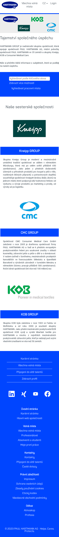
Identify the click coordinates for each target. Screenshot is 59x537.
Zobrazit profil (29, 378)
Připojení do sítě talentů (29, 372)
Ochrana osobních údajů (29, 483)
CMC (7, 273)
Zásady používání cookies (29, 488)
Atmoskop (29, 510)
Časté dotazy (29, 466)
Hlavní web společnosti (29, 418)
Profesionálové (29, 435)
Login (53, 3)
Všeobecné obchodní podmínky (29, 498)
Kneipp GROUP (29, 151)
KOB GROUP (29, 314)
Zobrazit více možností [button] (21, 83)
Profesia (29, 515)
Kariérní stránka (29, 358)
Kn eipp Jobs (15, 191)
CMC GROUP (29, 233)
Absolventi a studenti (29, 440)
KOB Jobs (12, 346)
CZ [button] (44, 3)
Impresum (29, 479)
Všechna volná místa (30, 5)
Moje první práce (29, 445)
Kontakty (30, 457)
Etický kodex (29, 493)
